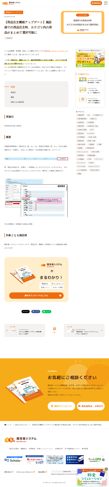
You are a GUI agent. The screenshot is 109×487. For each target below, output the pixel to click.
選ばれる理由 (14, 448)
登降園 (92, 144)
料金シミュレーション (45, 448)
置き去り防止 (95, 170)
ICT (92, 129)
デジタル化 (81, 166)
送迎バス (93, 118)
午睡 (100, 144)
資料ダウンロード (63, 406)
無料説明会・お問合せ (92, 406)
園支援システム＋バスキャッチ (56, 51)
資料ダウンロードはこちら (36, 295)
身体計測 (81, 122)
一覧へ (54, 332)
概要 (12, 97)
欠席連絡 (81, 159)
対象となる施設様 (17, 102)
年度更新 (91, 122)
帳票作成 (81, 141)
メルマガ (91, 133)
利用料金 (32, 448)
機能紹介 (24, 448)
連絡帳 (80, 148)
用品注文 (9, 38)
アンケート (99, 159)
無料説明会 (97, 3)
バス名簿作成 (82, 170)
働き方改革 (81, 144)
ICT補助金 (81, 137)
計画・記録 (92, 137)
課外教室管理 (82, 118)
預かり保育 (96, 152)
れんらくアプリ (94, 166)
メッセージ (81, 163)
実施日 (13, 92)
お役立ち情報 (82, 129)
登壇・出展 (91, 141)
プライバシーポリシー (24, 472)
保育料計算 (90, 148)
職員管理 (81, 115)
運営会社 (7, 472)
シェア (36, 311)
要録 (79, 173)
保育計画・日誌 (93, 126)
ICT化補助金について (72, 448)
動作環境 (85, 448)
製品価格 (41, 472)
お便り (92, 163)
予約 (89, 159)
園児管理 (81, 126)
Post (26, 311)
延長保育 (81, 155)
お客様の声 (59, 448)
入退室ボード (99, 115)
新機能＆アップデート (14, 12)
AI (89, 115)
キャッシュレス (83, 152)
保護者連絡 (91, 155)
